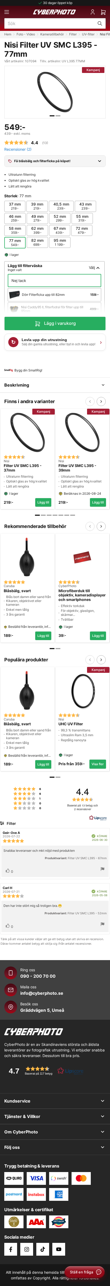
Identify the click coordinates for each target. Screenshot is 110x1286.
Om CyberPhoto (21, 1132)
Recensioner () (18, 149)
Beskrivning (16, 385)
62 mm (37, 230)
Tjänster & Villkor (22, 1116)
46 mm (15, 218)
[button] (44, 1071)
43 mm (85, 206)
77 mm (15, 242)
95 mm (60, 242)
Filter (73, 34)
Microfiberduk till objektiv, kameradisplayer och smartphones (82, 595)
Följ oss (12, 1147)
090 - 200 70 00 (38, 976)
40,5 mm (61, 206)
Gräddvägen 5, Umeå (42, 1010)
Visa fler (98, 764)
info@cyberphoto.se (41, 993)
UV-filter (88, 34)
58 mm (15, 230)
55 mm (82, 218)
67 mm (60, 230)
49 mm (37, 218)
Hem (7, 34)
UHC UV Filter (70, 724)
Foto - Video (26, 34)
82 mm (37, 242)
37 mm (15, 206)
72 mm (82, 230)
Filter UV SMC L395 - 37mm (23, 468)
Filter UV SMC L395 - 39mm (77, 468)
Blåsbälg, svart (17, 591)
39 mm (37, 206)
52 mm (60, 218)
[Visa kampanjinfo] (99, 161)
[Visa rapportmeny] (102, 870)
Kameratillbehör (52, 34)
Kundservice (17, 1101)
